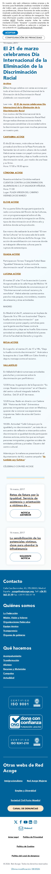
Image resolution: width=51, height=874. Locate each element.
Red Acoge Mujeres (37, 780)
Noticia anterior (25, 513)
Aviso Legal (13, 837)
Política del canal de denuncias (25, 856)
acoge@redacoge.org (22, 591)
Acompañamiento (12, 656)
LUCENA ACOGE (12, 273)
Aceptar (10, 32)
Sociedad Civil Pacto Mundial (25, 800)
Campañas (8, 673)
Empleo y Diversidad (25, 790)
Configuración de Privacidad (23, 37)
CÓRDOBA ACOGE (13, 172)
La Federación (10, 613)
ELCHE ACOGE (11, 202)
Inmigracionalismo (13, 780)
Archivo (7, 83)
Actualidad (8, 677)
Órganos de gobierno (14, 635)
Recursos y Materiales (14, 669)
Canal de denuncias (25, 808)
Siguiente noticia (25, 557)
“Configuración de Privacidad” (30, 28)
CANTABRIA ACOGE (13, 136)
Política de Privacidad (33, 837)
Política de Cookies (25, 846)
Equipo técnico (10, 626)
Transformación (11, 660)
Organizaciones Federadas (16, 622)
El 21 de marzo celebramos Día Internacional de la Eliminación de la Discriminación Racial (24, 107)
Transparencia (10, 630)
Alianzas (7, 664)
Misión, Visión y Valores (15, 617)
